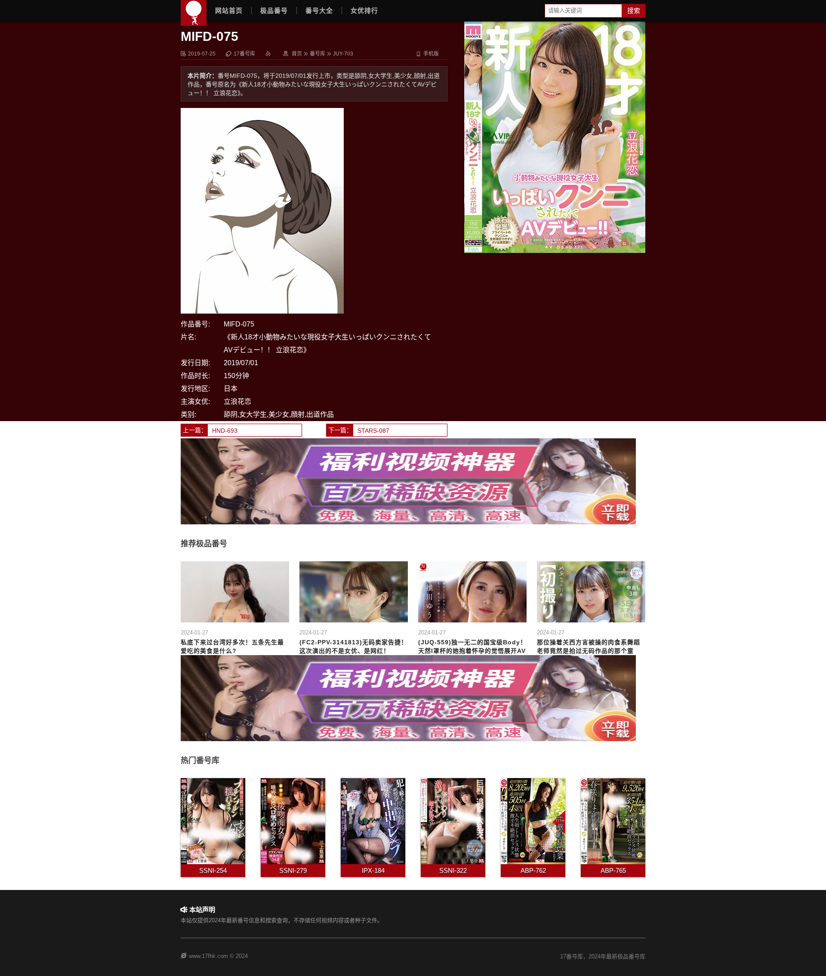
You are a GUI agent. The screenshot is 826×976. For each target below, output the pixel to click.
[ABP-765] (613, 820)
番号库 (317, 54)
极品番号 (274, 10)
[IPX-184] (373, 820)
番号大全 (319, 10)
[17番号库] (193, 13)
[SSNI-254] (213, 820)
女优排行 (364, 10)
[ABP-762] (533, 820)
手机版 (427, 54)
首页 (297, 54)
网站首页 (229, 10)
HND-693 (224, 430)
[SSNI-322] (453, 820)
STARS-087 (373, 430)
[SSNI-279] (293, 820)
